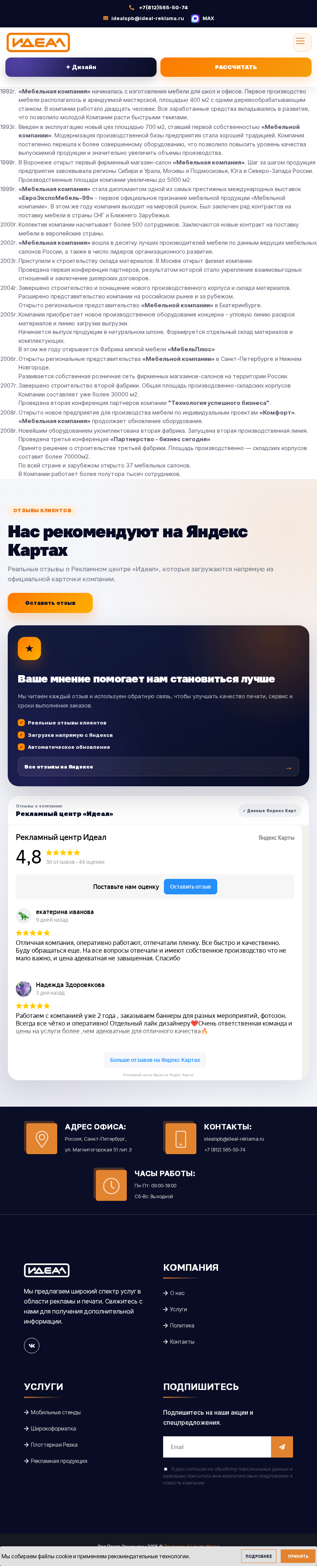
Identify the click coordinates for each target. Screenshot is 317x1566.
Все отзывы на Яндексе (158, 766)
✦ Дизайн (81, 67)
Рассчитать (236, 66)
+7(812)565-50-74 (163, 7)
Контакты (181, 1341)
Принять (298, 1556)
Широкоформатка (53, 1428)
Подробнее (258, 1556)
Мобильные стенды (55, 1412)
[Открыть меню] (302, 42)
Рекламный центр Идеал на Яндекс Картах (158, 1075)
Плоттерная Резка (54, 1444)
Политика (181, 1325)
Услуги (178, 1309)
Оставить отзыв (50, 602)
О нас (177, 1293)
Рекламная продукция (58, 1461)
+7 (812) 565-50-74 (224, 1149)
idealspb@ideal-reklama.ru (147, 18)
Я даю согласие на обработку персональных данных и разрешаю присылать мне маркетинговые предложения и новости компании (228, 1476)
